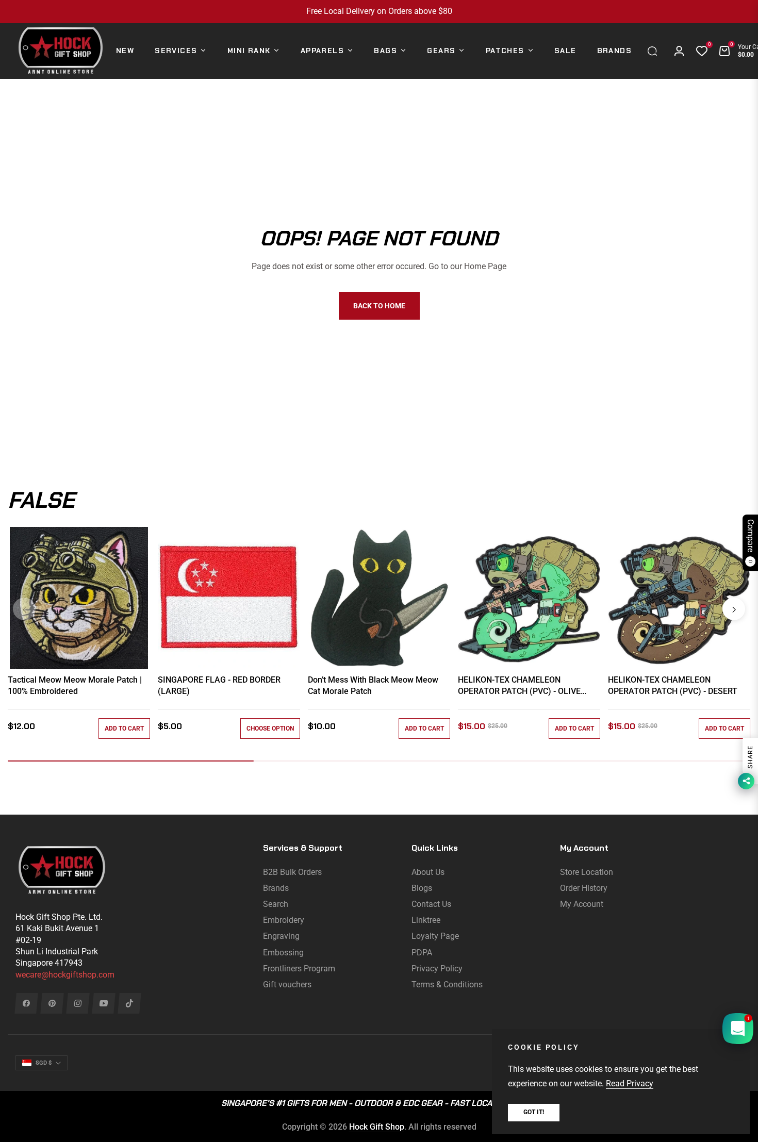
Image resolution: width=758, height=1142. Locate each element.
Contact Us (431, 904)
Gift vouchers (287, 984)
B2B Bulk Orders (292, 872)
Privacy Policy (437, 968)
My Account (581, 904)
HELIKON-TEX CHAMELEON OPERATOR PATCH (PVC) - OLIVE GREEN (519, 686)
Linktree (425, 920)
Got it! (533, 1112)
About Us (427, 872)
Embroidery (283, 920)
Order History (583, 888)
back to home (379, 306)
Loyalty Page (435, 936)
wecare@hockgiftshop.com (64, 975)
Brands (276, 888)
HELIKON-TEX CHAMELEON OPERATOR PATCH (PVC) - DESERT (672, 685)
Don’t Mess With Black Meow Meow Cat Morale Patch (373, 685)
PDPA (421, 952)
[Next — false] (733, 609)
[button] (655, 51)
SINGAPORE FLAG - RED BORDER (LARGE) (219, 685)
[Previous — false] (24, 609)
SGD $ (44, 1063)
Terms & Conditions (447, 984)
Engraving (281, 936)
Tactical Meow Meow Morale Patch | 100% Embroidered (75, 685)
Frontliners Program (299, 968)
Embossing (283, 952)
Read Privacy (629, 1083)
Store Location (586, 872)
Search (275, 904)
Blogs (421, 888)
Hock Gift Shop (376, 1127)
